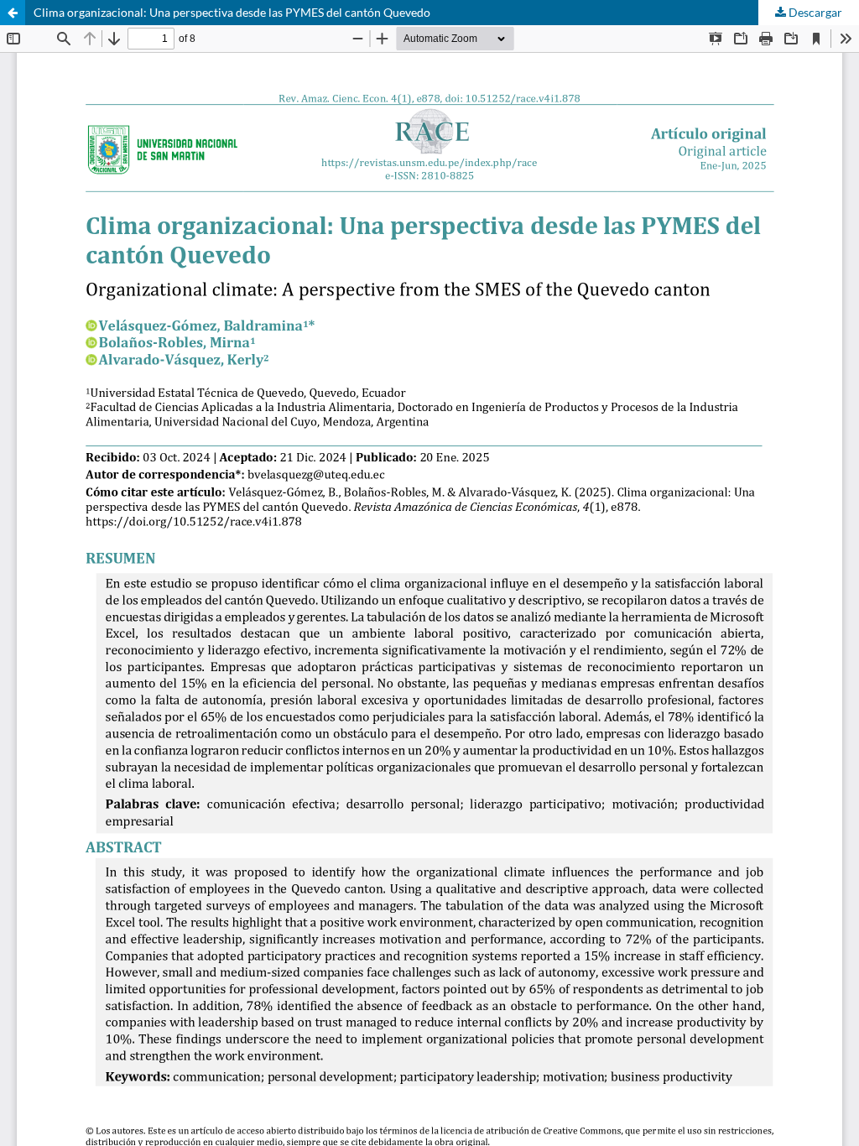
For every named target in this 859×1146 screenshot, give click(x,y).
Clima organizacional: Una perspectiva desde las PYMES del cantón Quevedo (232, 12)
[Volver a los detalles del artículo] (12, 12)
